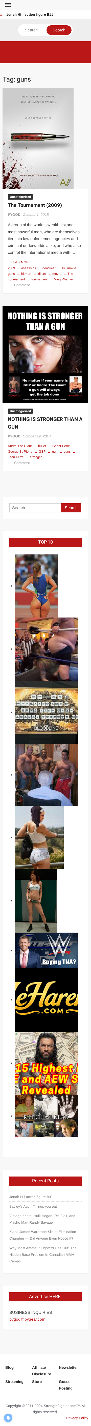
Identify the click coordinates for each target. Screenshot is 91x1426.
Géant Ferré (61, 446)
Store (37, 1381)
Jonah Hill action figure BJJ (30, 14)
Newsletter (68, 1367)
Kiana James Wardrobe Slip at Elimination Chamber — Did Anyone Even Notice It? (42, 1235)
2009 (11, 268)
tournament (39, 279)
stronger (36, 457)
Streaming (14, 1381)
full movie (69, 268)
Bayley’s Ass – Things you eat (33, 1206)
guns (67, 451)
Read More (20, 262)
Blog (9, 1367)
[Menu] (8, 5)
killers (41, 274)
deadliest (49, 268)
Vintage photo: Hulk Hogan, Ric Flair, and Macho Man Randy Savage (42, 1219)
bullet (42, 446)
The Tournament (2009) (35, 205)
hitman (26, 274)
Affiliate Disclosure (41, 1370)
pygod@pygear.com (27, 1319)
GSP (42, 451)
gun (54, 451)
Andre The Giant (20, 446)
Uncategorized (20, 197)
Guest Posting (66, 1384)
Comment (22, 285)
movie (56, 274)
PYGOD (14, 215)
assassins (28, 268)
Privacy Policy (77, 1418)
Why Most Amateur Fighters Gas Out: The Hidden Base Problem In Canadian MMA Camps (43, 1254)
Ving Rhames (64, 279)
